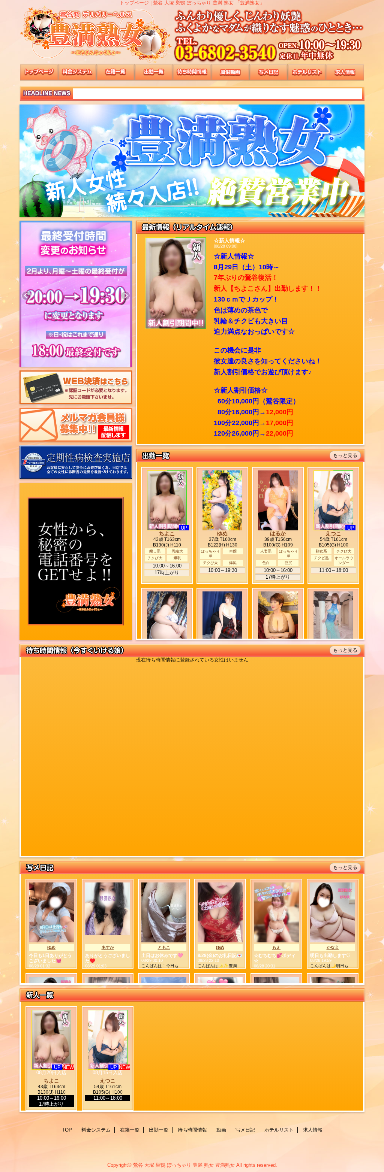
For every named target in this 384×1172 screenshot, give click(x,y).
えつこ (333, 533)
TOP (39, 72)
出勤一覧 (154, 72)
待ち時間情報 (192, 72)
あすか (108, 947)
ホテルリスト (307, 72)
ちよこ (167, 533)
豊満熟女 (192, 35)
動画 (230, 72)
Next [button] (125, 295)
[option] (94, 295)
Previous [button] (26, 295)
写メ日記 (268, 72)
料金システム (77, 72)
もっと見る (345, 455)
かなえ (333, 947)
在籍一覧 (115, 72)
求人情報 (345, 72)
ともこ (164, 947)
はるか (278, 533)
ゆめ (222, 533)
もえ (276, 947)
